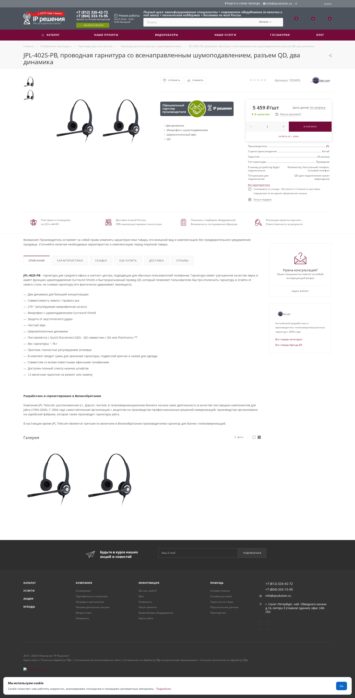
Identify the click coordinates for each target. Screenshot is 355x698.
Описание (37, 260)
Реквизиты (82, 618)
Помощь (217, 583)
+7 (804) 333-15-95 (92, 15)
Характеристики (70, 260)
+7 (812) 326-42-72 (92, 12)
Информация (149, 583)
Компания (84, 583)
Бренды (29, 607)
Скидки (101, 260)
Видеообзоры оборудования (156, 612)
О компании (83, 590)
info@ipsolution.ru (278, 596)
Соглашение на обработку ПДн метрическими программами (160, 660)
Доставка (156, 260)
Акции (28, 598)
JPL (328, 146)
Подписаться (252, 552)
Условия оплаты (220, 590)
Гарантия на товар (221, 602)
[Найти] (278, 22)
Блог (141, 596)
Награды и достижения (90, 602)
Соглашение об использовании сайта (97, 660)
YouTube (263, 625)
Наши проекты (148, 607)
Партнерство (218, 612)
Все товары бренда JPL (288, 345)
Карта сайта (146, 618)
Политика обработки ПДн (56, 660)
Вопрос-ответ (84, 612)
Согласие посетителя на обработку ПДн (224, 660)
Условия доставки (221, 596)
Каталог (29, 583)
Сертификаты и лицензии (92, 596)
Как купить (128, 260)
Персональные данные (224, 607)
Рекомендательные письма (92, 607)
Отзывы (182, 260)
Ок (341, 686)
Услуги (29, 590)
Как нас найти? (148, 590)
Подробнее (163, 688)
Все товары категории (288, 339)
